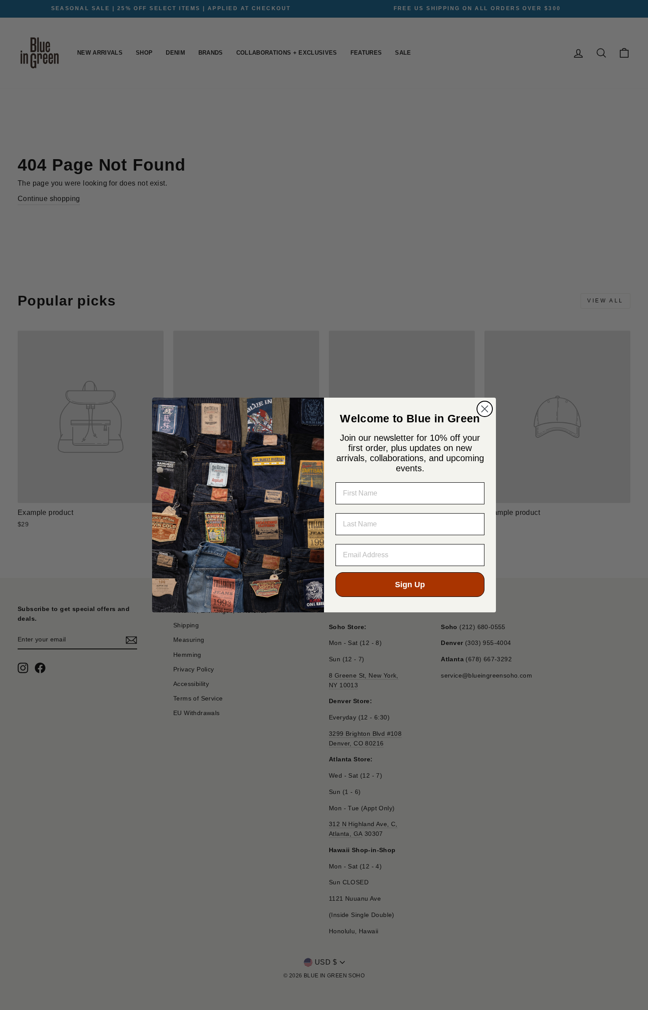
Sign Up (410, 584)
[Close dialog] (484, 409)
